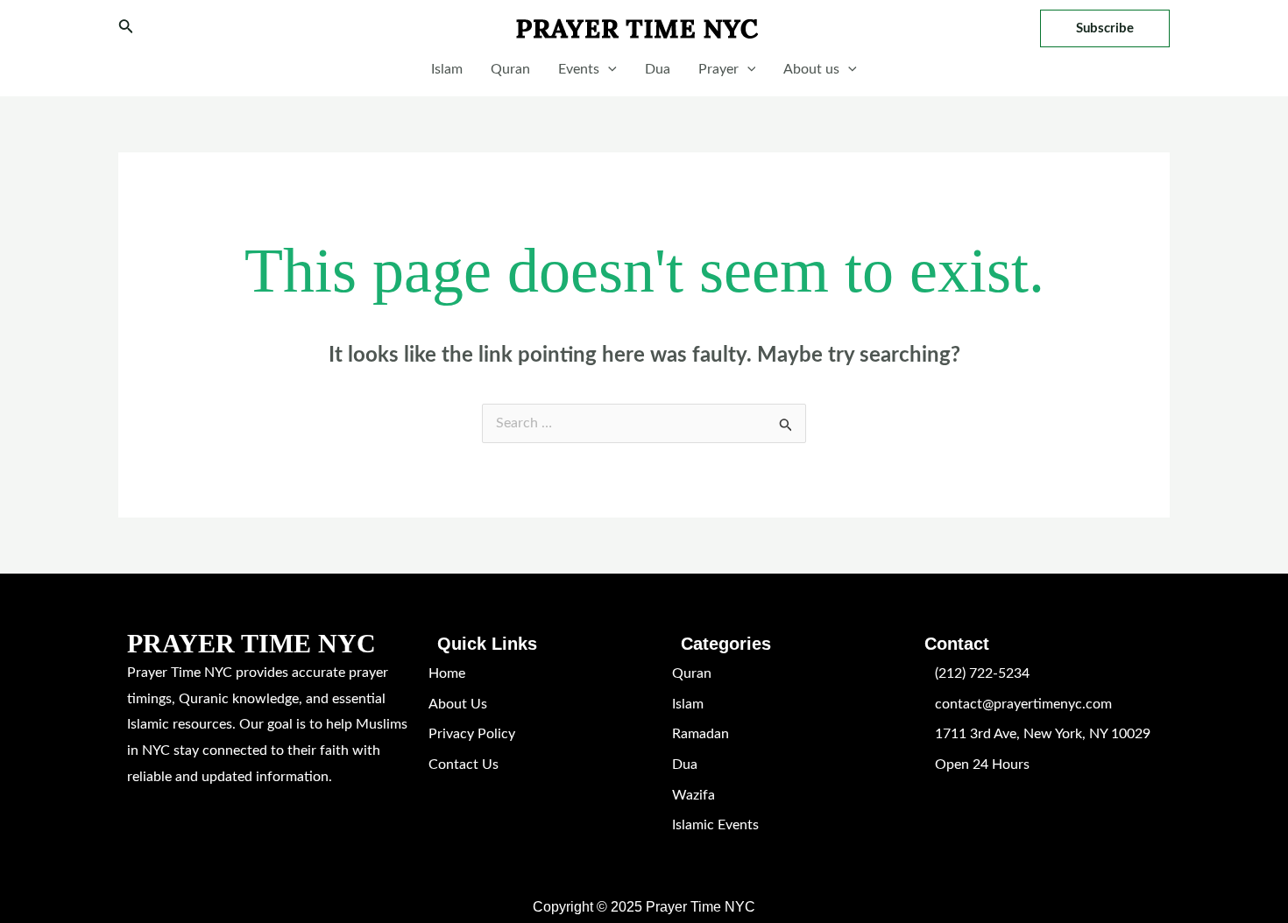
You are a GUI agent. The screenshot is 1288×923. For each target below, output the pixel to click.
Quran (510, 69)
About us (811, 69)
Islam (447, 69)
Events (578, 69)
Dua (657, 69)
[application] (608, 69)
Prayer (718, 69)
